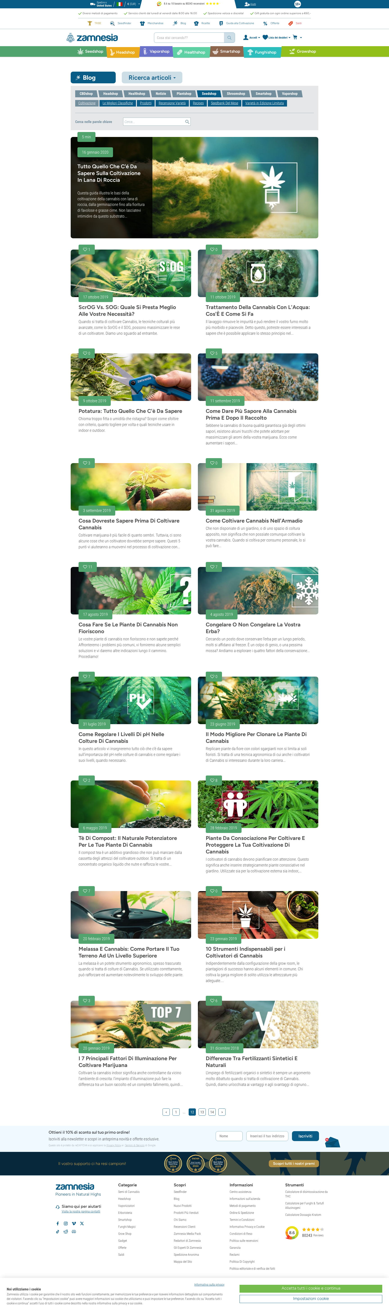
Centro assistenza (240, 1192)
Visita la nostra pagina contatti (81, 1211)
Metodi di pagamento (243, 1206)
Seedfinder (180, 1192)
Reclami (235, 1254)
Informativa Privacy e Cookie (247, 1226)
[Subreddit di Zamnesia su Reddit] (65, 1231)
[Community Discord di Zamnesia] (74, 1231)
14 (212, 1112)
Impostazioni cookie (311, 1298)
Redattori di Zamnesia (187, 1240)
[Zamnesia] (107, 37)
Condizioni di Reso (241, 1233)
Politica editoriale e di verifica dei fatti (252, 1268)
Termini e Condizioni (242, 1219)
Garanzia (235, 1247)
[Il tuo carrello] (298, 37)
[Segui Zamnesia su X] (82, 1223)
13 (202, 1112)
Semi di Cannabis (129, 1192)
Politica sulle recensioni (244, 1240)
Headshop (124, 1199)
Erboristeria (125, 1212)
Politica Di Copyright (242, 1261)
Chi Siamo (180, 1219)
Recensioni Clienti (184, 1226)
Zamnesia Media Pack (187, 1233)
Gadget (122, 1240)
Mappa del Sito (183, 1261)
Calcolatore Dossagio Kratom (303, 1215)
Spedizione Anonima (186, 1254)
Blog (176, 1199)
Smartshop (125, 1219)
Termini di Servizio (135, 1145)
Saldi (121, 1254)
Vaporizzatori (126, 1206)
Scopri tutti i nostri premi (294, 1163)
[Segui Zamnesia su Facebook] (57, 1223)
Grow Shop (124, 1233)
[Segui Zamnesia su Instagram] (65, 1223)
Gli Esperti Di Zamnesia (188, 1247)
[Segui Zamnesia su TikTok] (57, 1231)
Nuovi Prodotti (183, 1206)
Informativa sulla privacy (209, 1284)
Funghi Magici (127, 1226)
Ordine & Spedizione (242, 1212)
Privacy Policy (113, 1145)
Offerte (122, 1247)
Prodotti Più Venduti (186, 1212)
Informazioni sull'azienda (245, 1199)
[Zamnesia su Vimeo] (74, 1223)
